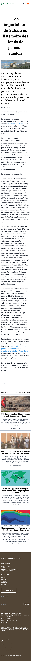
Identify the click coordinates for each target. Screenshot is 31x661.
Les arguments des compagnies (11, 613)
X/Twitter (4, 578)
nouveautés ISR (6, 617)
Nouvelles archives (23, 392)
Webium (19, 655)
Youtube (3, 581)
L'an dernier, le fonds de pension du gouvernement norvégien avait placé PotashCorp (14, 348)
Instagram (4, 579)
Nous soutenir (9, 590)
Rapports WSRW (6, 619)
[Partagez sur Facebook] (2, 383)
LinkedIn (3, 584)
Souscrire (26, 604)
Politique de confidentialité (9, 621)
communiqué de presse (17, 124)
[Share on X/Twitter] (3, 383)
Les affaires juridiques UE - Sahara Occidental (15, 615)
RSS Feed (4, 622)
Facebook (4, 582)
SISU (7, 655)
